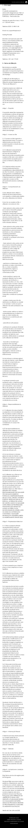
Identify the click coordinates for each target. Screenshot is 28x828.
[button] (0, 1)
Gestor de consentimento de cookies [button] (14, 821)
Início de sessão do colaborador (18, 2)
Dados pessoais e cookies (14, 819)
